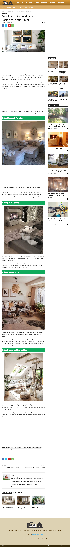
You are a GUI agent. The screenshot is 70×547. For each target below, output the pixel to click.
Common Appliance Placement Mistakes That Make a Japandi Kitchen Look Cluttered (63, 86)
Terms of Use (50, 545)
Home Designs (8, 11)
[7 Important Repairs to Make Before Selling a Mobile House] (58, 161)
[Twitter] (6, 25)
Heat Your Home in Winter (56, 148)
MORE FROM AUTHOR (17, 492)
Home (17, 2)
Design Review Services (11, 7)
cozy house (12, 449)
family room (30, 449)
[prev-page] (2, 511)
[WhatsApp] (12, 25)
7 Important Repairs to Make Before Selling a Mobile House (57, 171)
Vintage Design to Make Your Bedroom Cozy (35, 467)
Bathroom (61, 2)
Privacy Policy (57, 545)
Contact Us (31, 7)
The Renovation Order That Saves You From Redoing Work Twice (57, 195)
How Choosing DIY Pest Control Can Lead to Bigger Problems (58, 125)
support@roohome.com (37, 534)
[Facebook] (3, 25)
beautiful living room (18, 447)
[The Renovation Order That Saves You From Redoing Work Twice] (58, 184)
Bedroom (31, 2)
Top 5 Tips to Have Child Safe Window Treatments (10, 468)
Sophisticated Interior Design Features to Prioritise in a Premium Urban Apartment (23, 507)
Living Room (53, 2)
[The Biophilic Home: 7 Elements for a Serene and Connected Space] (38, 500)
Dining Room (44, 2)
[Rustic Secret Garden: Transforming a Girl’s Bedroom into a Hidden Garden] (53, 79)
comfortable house (27, 447)
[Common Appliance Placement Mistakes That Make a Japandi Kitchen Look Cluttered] (64, 79)
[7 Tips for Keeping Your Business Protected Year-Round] (53, 94)
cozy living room (19, 449)
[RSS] (35, 538)
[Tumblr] (38, 538)
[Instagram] (27, 538)
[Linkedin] (12, 486)
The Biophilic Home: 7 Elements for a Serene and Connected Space (38, 507)
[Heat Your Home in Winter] (58, 139)
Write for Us (63, 545)
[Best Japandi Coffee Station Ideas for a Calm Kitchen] (53, 64)
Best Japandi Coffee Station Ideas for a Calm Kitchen (52, 70)
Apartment (24, 2)
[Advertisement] (23, 63)
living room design (37, 449)
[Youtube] (46, 538)
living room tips (13, 450)
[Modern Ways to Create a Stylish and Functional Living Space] (8, 500)
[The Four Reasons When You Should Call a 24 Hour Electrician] (58, 209)
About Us (25, 7)
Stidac (4, 22)
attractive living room (9, 447)
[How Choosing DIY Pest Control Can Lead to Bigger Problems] (58, 115)
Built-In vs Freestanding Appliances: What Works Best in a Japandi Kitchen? (62, 71)
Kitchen (37, 2)
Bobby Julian (50, 198)
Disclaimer (45, 545)
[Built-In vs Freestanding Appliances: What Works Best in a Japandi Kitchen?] (64, 64)
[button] (66, 2)
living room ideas (5, 450)
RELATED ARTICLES (6, 492)
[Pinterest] (9, 25)
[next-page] (4, 511)
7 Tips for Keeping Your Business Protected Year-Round (52, 99)
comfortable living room (36, 447)
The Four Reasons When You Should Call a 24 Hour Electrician (57, 220)
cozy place (25, 449)
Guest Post (4, 7)
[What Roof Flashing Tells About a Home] (64, 94)
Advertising (20, 7)
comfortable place (5, 449)
